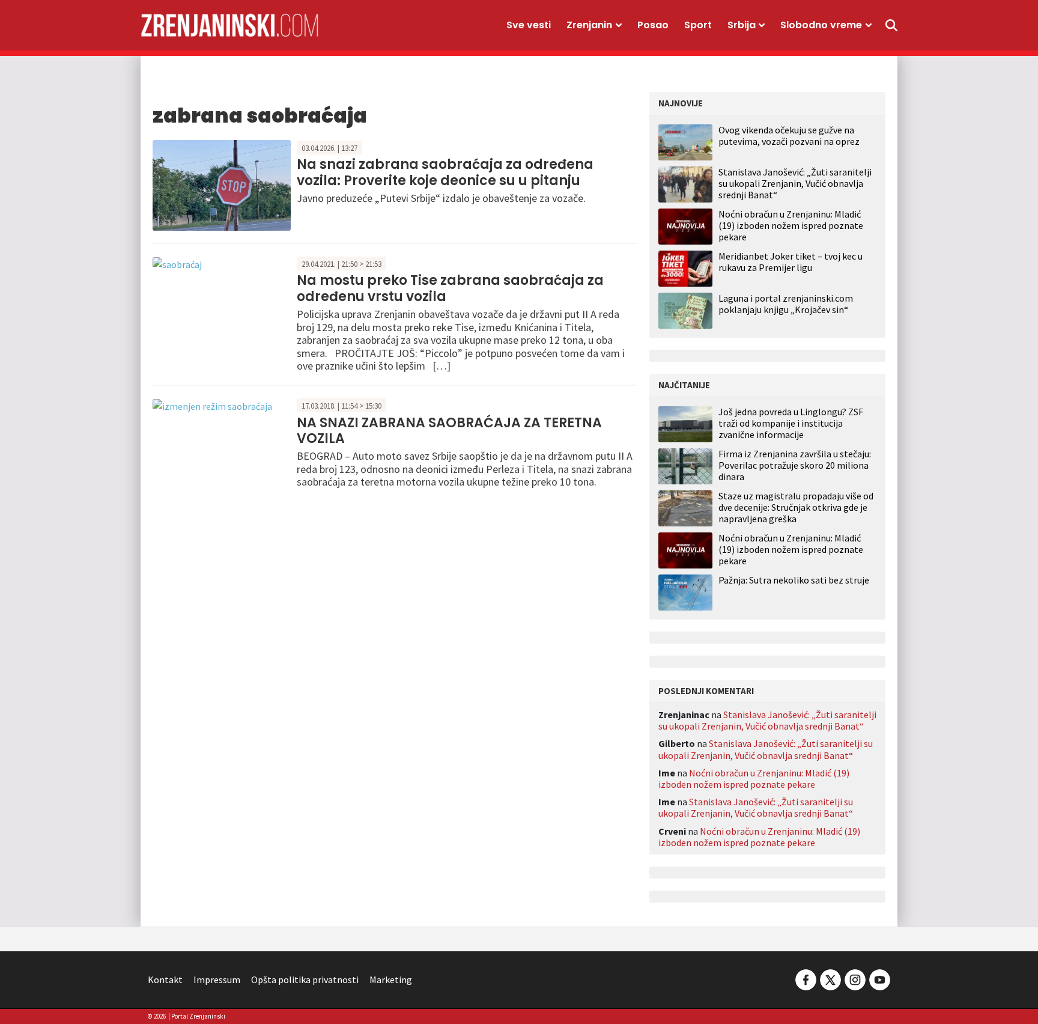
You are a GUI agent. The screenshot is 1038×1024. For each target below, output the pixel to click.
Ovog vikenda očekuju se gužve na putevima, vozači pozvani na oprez (789, 135)
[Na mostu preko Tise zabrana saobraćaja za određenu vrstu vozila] (177, 263)
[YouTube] (878, 978)
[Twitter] (830, 978)
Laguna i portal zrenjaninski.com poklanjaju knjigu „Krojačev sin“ (785, 303)
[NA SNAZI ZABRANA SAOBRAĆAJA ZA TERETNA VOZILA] (212, 405)
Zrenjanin (589, 25)
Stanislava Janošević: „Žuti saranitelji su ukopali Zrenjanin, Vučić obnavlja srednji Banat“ (795, 183)
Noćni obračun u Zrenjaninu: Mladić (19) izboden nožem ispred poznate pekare (790, 225)
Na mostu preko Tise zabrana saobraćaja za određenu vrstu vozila (450, 288)
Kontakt (165, 980)
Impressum (216, 980)
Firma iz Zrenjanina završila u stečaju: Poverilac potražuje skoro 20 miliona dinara (794, 465)
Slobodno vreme (821, 25)
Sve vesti (528, 25)
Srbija (741, 25)
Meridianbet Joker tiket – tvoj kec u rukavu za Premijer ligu (790, 261)
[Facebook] (806, 978)
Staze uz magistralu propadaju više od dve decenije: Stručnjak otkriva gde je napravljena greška (795, 507)
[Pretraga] (891, 25)
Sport (698, 25)
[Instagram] (855, 978)
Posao (653, 25)
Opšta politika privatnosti (305, 980)
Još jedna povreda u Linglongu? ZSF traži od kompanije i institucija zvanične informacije (790, 423)
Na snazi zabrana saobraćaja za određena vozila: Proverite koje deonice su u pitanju (445, 172)
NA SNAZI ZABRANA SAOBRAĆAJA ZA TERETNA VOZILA (449, 430)
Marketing (390, 980)
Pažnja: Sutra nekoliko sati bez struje (793, 580)
